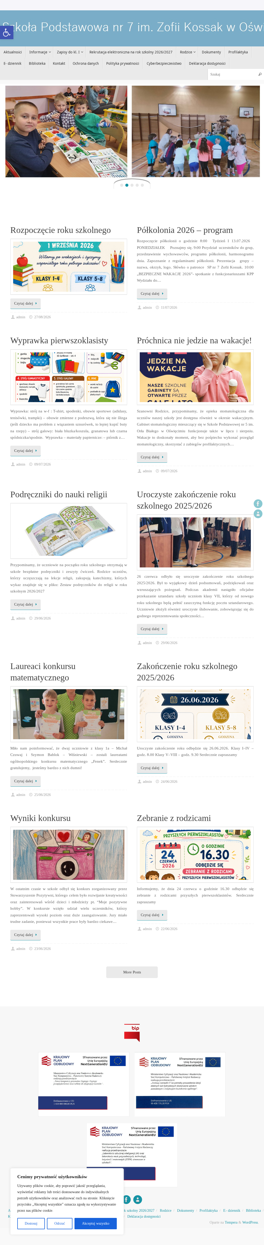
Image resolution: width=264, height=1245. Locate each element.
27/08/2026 (42, 317)
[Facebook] (258, 503)
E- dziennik (231, 1211)
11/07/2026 (169, 308)
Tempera (231, 1222)
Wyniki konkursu (40, 818)
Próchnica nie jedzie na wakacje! (194, 340)
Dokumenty (185, 1211)
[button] (6, 32)
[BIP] (258, 513)
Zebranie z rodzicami (174, 818)
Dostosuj (31, 1223)
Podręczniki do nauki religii (58, 494)
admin (20, 317)
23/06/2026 (42, 949)
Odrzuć (59, 1223)
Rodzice (165, 1211)
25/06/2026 (42, 795)
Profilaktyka (209, 1211)
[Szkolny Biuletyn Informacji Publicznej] (132, 1043)
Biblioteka (253, 1211)
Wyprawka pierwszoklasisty (59, 340)
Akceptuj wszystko (95, 1223)
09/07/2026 (42, 464)
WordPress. (250, 1222)
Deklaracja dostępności (144, 1216)
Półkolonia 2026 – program (185, 230)
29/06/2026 (42, 618)
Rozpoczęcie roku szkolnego (60, 230)
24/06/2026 (169, 782)
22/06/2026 (169, 929)
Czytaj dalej (23, 303)
